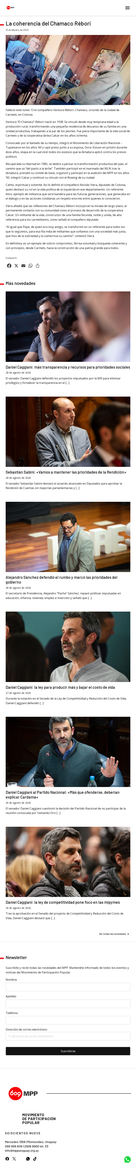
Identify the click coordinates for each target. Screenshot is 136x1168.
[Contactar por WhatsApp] (127, 1159)
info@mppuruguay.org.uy (22, 1150)
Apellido (11, 996)
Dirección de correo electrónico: (26, 1029)
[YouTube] (21, 1158)
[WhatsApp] (28, 1158)
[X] (14, 1158)
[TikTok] (35, 1158)
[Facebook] (7, 1158)
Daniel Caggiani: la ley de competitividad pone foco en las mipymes (63, 902)
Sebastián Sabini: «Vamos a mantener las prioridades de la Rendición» (66, 472)
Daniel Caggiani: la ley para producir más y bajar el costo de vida (60, 687)
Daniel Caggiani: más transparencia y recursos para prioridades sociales (68, 367)
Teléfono (12, 1013)
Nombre (11, 980)
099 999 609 (13, 1146)
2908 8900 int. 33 (36, 1146)
